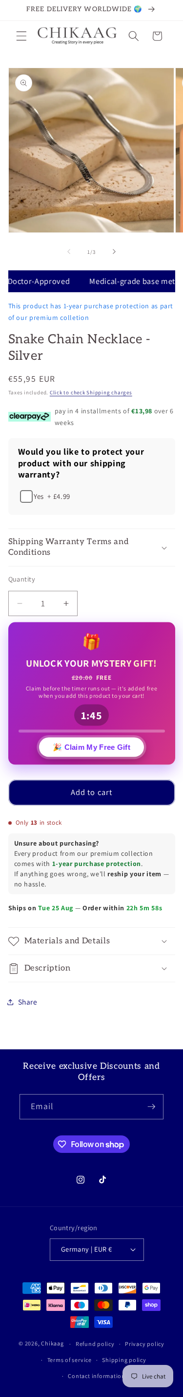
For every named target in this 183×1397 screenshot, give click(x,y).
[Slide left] (69, 252)
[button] (21, 36)
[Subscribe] (151, 1106)
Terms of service (69, 1359)
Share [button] (28, 1002)
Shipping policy (124, 1359)
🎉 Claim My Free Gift (91, 748)
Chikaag (52, 1343)
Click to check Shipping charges (91, 392)
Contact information (96, 1375)
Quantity (22, 579)
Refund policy (95, 1343)
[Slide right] (114, 252)
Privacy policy (144, 1343)
